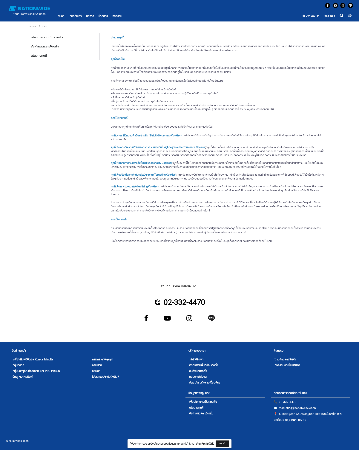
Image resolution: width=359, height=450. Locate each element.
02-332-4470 (184, 302)
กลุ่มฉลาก (18, 365)
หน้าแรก (33, 26)
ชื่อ (147, 417)
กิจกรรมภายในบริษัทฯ (287, 365)
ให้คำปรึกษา (196, 359)
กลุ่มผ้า (96, 371)
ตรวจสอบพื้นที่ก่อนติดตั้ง (203, 365)
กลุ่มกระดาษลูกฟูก (102, 359)
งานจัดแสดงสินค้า (285, 359)
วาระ (44, 26)
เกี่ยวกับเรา (75, 16)
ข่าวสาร (103, 16)
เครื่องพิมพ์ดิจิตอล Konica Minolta (33, 360)
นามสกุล (151, 435)
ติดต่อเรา (329, 16)
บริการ (90, 16)
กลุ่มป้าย (97, 365)
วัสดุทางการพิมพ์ (23, 377)
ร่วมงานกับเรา (311, 16)
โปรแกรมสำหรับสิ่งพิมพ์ (105, 377)
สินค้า (61, 16)
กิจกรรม (117, 16)
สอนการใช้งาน (198, 377)
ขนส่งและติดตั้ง (198, 371)
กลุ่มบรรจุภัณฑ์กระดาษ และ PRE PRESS (36, 371)
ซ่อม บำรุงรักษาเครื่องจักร (204, 383)
